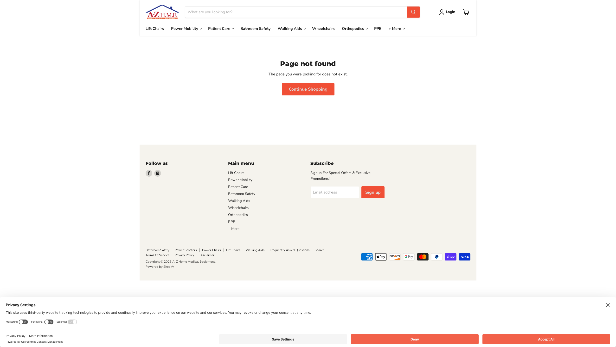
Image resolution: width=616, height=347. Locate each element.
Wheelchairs (323, 28)
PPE (377, 28)
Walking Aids (290, 28)
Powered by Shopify (160, 267)
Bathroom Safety (255, 28)
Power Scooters (186, 250)
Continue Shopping (308, 89)
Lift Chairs (155, 28)
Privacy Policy (184, 255)
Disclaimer (206, 255)
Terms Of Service (157, 255)
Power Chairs (211, 250)
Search (319, 250)
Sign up (373, 192)
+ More (395, 28)
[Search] (413, 12)
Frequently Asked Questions (289, 250)
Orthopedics (353, 28)
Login (450, 11)
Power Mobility (185, 28)
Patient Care (219, 28)
